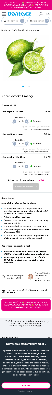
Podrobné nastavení (26, 391)
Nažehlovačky (18, 30)
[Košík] (47, 14)
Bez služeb (30, 126)
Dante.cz (5, 30)
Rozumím (26, 385)
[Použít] (47, 21)
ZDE (39, 325)
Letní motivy (33, 30)
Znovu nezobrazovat (48, 322)
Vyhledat (22, 21)
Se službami (45, 126)
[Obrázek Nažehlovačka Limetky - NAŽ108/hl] (26, 58)
